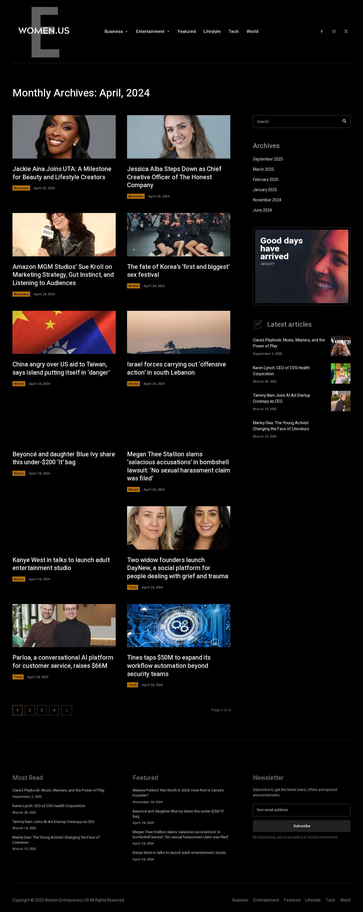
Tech (132, 587)
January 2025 (265, 190)
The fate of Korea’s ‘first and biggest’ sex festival (178, 271)
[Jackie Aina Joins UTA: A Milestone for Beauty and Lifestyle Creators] (64, 137)
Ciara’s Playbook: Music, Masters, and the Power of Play (58, 790)
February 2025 (265, 180)
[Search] (344, 121)
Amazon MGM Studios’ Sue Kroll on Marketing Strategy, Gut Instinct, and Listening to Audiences (63, 275)
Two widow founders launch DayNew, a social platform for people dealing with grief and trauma (177, 568)
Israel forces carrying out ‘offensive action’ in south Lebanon (176, 368)
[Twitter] (346, 31)
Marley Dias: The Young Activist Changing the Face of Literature (281, 426)
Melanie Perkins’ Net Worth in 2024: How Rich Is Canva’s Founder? (178, 793)
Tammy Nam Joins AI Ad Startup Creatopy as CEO (281, 398)
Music (19, 473)
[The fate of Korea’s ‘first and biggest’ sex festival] (178, 234)
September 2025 (268, 159)
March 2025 (263, 169)
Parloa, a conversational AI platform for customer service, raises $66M (62, 661)
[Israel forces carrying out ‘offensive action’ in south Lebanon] (178, 332)
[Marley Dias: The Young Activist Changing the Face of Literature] (341, 428)
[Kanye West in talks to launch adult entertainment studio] (64, 528)
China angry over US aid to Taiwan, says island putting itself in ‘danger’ (61, 368)
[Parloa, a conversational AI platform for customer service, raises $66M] (64, 625)
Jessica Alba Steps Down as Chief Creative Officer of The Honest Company (174, 177)
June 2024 (262, 210)
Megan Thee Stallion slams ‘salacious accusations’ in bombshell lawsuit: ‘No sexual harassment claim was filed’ (178, 466)
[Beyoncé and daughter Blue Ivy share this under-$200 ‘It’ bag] (64, 422)
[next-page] (66, 710)
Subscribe (302, 826)
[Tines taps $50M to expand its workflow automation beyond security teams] (178, 625)
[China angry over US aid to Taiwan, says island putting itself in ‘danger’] (64, 332)
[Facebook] (321, 31)
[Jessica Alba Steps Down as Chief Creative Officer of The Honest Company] (178, 137)
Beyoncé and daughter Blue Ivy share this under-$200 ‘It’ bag (63, 458)
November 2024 (267, 200)
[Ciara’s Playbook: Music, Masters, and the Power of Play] (341, 346)
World (133, 286)
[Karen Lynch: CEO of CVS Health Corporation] (341, 373)
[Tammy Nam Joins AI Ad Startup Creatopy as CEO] (341, 401)
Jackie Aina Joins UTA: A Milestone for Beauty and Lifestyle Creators (61, 173)
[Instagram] (334, 31)
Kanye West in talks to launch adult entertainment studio (61, 564)
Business (21, 188)
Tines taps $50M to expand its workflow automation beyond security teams (168, 665)
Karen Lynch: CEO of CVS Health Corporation (48, 805)
